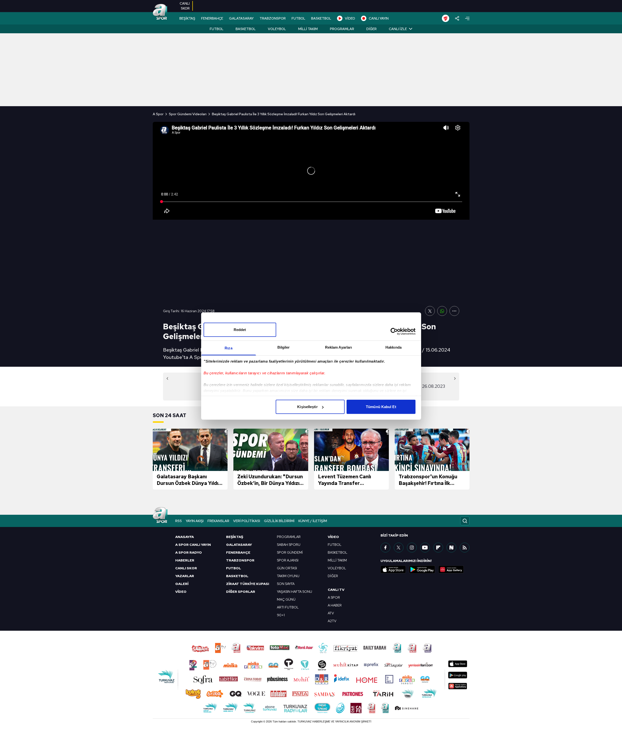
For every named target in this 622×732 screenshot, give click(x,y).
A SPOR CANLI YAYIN (193, 544)
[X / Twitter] (399, 547)
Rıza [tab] (228, 348)
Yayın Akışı (195, 521)
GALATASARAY (241, 18)
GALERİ (181, 584)
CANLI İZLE (398, 29)
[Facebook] (385, 547)
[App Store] (393, 569)
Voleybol (277, 29)
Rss (178, 521)
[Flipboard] (438, 547)
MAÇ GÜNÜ (286, 599)
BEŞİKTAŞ (187, 18)
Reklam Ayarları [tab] (338, 347)
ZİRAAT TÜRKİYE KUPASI (247, 584)
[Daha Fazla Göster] (454, 311)
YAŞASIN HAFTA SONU (294, 591)
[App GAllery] (451, 569)
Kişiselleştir (307, 407)
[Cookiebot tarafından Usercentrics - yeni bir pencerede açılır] (394, 331)
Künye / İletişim (312, 521)
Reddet (240, 330)
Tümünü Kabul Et (381, 407)
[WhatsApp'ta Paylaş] (442, 311)
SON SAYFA (286, 584)
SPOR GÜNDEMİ (290, 552)
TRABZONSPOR (273, 18)
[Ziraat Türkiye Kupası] (445, 18)
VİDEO (350, 18)
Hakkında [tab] (393, 347)
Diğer (371, 29)
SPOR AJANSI (287, 560)
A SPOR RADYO (188, 552)
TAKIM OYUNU (288, 576)
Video (333, 537)
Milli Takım (308, 29)
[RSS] (464, 547)
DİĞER (333, 576)
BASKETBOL (321, 18)
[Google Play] (422, 569)
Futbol (216, 29)
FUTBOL (298, 18)
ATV (331, 613)
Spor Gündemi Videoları (188, 114)
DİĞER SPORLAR (240, 591)
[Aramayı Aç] (464, 520)
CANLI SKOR (186, 568)
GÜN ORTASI (287, 568)
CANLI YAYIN (379, 18)
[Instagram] (412, 547)
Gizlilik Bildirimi (279, 521)
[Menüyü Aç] (467, 18)
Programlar (342, 29)
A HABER (335, 605)
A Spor (158, 114)
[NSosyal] (451, 547)
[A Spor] (160, 12)
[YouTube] (425, 547)
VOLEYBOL (337, 568)
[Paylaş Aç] (457, 18)
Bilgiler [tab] (283, 347)
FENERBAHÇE (212, 18)
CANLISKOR (185, 6)
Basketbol (246, 29)
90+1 (281, 615)
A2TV (332, 621)
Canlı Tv (336, 589)
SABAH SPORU (288, 544)
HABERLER (184, 560)
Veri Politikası (246, 521)
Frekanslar (218, 521)
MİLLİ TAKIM (337, 560)
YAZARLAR (184, 576)
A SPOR (334, 597)
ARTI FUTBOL (288, 607)
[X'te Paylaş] (430, 311)
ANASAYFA (184, 537)
